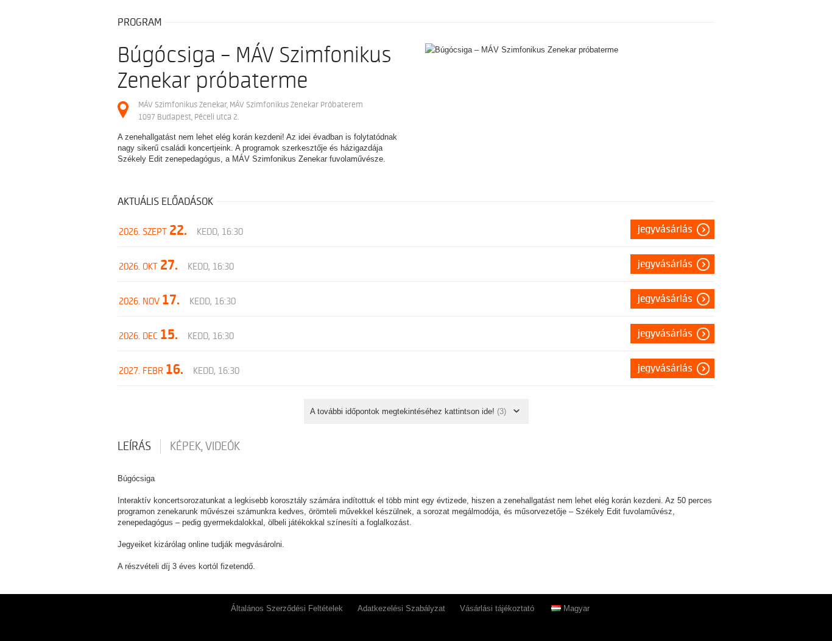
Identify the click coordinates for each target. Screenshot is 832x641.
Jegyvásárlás (665, 229)
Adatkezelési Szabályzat (401, 608)
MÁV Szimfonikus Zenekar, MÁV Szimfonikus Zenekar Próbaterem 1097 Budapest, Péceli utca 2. (250, 110)
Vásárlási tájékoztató (497, 608)
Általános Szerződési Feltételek (287, 608)
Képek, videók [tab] (205, 446)
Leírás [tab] (134, 446)
